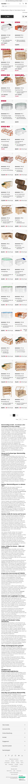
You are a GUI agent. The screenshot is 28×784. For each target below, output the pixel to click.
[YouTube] (18, 755)
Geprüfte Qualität (7, 746)
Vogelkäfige (10, 506)
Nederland (11, 764)
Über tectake (5, 725)
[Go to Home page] (5, 3)
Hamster (3, 561)
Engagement (5, 741)
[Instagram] (15, 755)
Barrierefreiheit (14, 774)
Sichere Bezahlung (7, 733)
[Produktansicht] (23, 16)
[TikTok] (12, 755)
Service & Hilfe (6, 729)
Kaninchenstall (23, 491)
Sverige (21, 764)
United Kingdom (14, 766)
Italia (6, 764)
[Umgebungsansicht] (26, 16)
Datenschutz (9, 770)
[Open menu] (26, 3)
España (17, 762)
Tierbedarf (22, 591)
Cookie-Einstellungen (14, 772)
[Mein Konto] (20, 3)
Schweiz (17, 760)
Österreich (7, 760)
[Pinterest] (8, 755)
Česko (21, 760)
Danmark (13, 762)
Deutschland (7, 762)
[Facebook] (5, 755)
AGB (14, 770)
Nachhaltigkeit (6, 750)
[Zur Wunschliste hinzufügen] (12, 22)
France (22, 762)
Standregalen (17, 686)
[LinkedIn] (22, 755)
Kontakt (4, 737)
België (12, 760)
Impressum (19, 770)
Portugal (16, 764)
